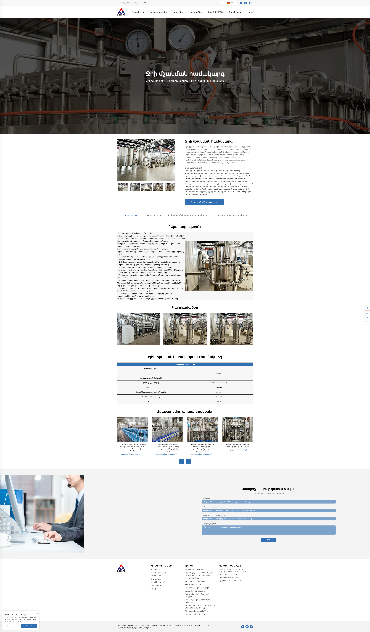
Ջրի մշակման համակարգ (207, 80)
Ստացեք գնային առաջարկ (203, 202)
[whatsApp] (367, 312)
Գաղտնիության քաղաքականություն (134, 628)
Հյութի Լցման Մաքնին (195, 591)
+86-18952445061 (130, 3)
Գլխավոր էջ (138, 12)
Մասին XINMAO (215, 12)
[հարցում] (367, 322)
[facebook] (241, 3)
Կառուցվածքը (154, 215)
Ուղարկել (268, 540)
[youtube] (250, 3)
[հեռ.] (367, 308)
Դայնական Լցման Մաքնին (197, 588)
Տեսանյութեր (235, 12)
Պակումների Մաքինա (195, 614)
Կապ (250, 12)
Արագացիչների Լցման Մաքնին (199, 573)
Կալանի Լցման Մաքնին (195, 581)
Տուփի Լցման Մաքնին (195, 585)
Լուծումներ (178, 12)
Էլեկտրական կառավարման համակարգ (188, 215)
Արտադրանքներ (158, 12)
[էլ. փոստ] (367, 317)
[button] (181, 461)
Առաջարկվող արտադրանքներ (232, 215)
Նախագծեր (196, 12)
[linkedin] (245, 3)
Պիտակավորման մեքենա (196, 611)
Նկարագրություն (131, 215)
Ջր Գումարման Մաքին (195, 569)
